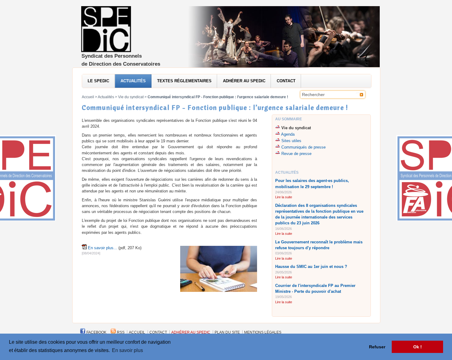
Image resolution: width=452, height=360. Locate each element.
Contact (286, 81)
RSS (120, 332)
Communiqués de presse (303, 147)
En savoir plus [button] (127, 350)
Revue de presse (296, 153)
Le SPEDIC (98, 81)
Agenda (288, 134)
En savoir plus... (102, 248)
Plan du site (227, 332)
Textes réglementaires (184, 81)
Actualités (133, 81)
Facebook (95, 332)
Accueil (88, 97)
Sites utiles (291, 140)
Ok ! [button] (417, 346)
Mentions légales (262, 332)
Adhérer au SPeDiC (244, 81)
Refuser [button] (377, 346)
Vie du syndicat (131, 97)
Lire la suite (283, 197)
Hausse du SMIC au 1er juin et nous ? (311, 266)
